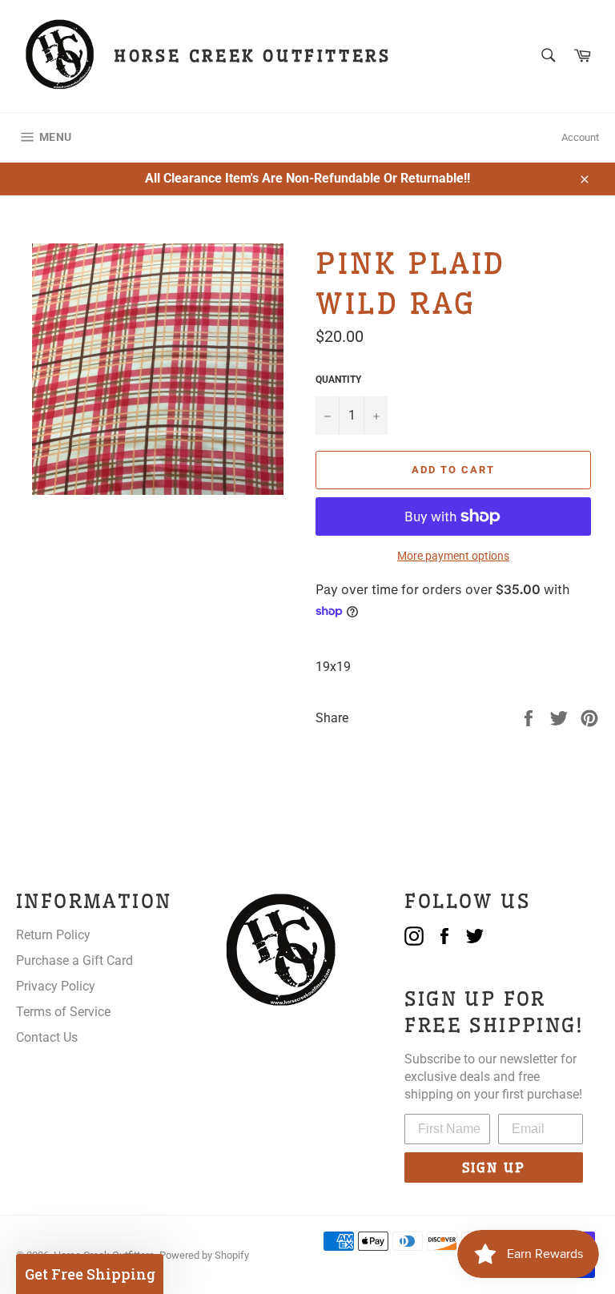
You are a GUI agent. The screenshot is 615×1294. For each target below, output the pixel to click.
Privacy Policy (55, 986)
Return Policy (53, 934)
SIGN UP (493, 1167)
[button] (89, 1274)
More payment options (453, 555)
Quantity (338, 379)
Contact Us (47, 1037)
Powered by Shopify (204, 1255)
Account (580, 137)
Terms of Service (63, 1011)
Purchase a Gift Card (74, 960)
